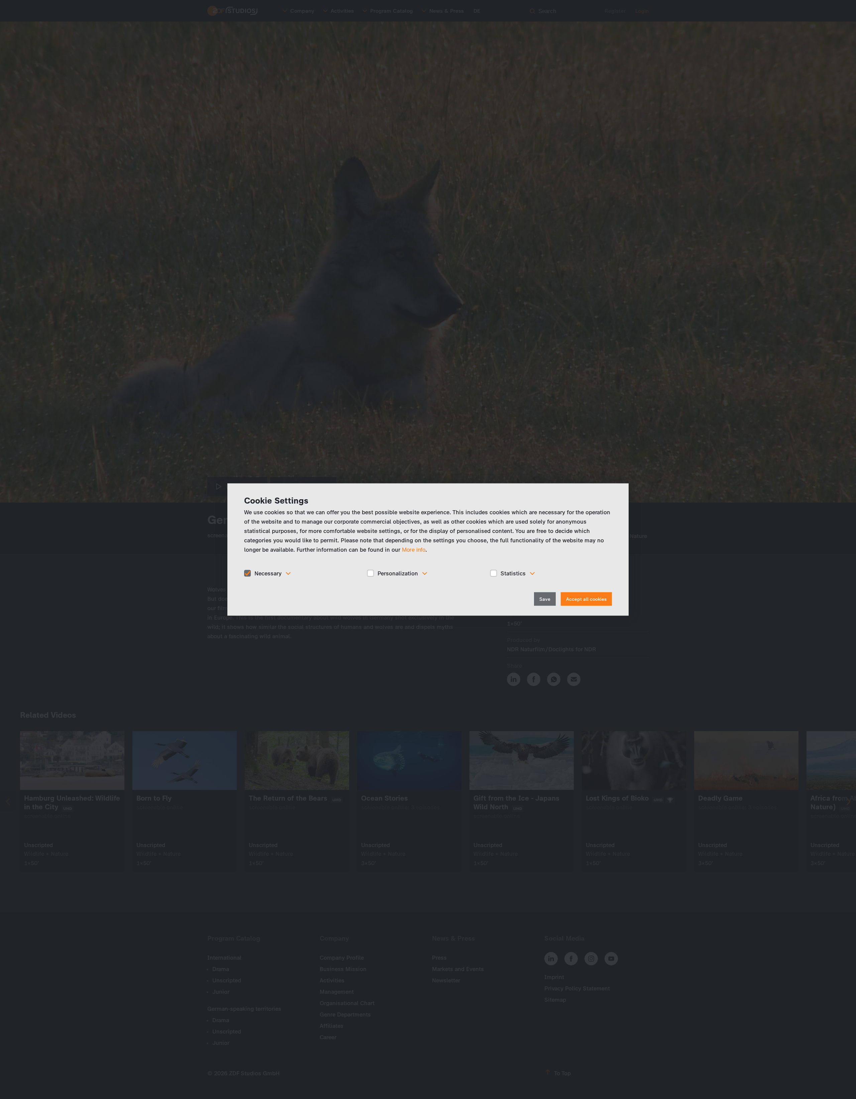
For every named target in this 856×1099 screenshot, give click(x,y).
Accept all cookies (586, 599)
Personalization (398, 573)
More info (413, 549)
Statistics (513, 573)
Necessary (268, 573)
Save (544, 599)
